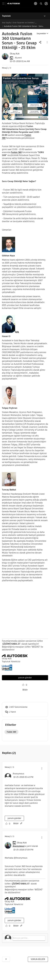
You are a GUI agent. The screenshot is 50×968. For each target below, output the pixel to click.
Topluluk (6, 15)
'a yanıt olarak (25, 846)
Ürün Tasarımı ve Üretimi (23, 22)
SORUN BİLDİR (38, 959)
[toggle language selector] (35, 3)
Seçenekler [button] (41, 33)
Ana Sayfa (6, 22)
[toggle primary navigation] (4, 3)
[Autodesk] (14, 3)
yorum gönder (25, 677)
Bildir (25, 689)
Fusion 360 (16, 152)
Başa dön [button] (6, 959)
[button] (47, 42)
